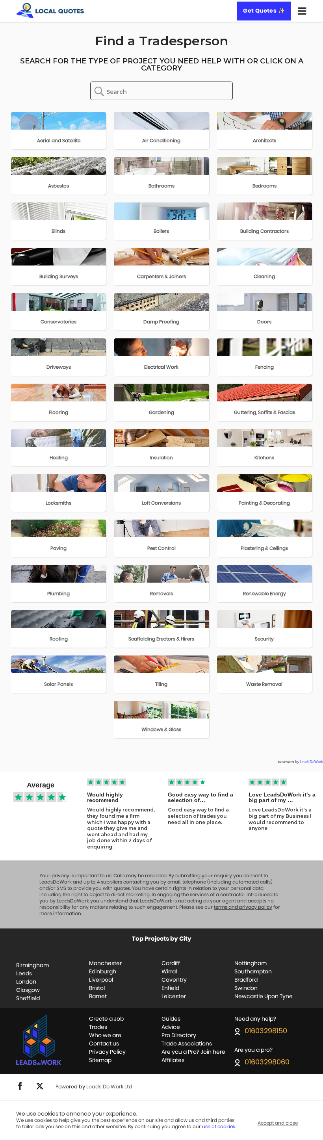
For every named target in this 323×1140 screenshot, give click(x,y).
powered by (300, 762)
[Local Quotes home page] (50, 11)
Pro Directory (179, 1035)
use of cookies (218, 1126)
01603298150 (266, 1031)
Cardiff (171, 963)
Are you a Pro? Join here (193, 1052)
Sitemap (100, 1060)
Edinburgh (102, 972)
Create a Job (106, 1019)
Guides (171, 1019)
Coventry (174, 980)
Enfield (170, 988)
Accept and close (278, 1123)
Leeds (24, 974)
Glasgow (28, 990)
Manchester (105, 963)
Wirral (169, 972)
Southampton (253, 972)
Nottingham (250, 963)
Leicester (174, 996)
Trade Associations (187, 1044)
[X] (40, 1088)
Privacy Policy (107, 1052)
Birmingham (32, 965)
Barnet (98, 996)
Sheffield (28, 998)
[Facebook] (20, 1088)
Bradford (246, 980)
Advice (171, 1027)
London (26, 982)
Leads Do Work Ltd (109, 1087)
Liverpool (101, 980)
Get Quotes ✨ (264, 11)
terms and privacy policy (243, 907)
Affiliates (173, 1060)
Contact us (104, 1044)
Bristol (97, 988)
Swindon (246, 988)
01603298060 (267, 1062)
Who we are (105, 1035)
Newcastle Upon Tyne (263, 996)
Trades (98, 1027)
